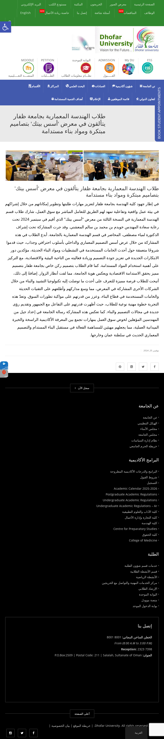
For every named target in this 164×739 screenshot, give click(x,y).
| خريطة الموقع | (82, 726)
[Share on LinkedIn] (131, 366)
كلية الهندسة (149, 523)
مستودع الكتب (57, 4)
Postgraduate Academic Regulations (131, 494)
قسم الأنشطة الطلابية (143, 571)
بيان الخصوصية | (60, 726)
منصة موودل (149, 600)
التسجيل (152, 483)
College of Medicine (143, 540)
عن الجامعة (150, 417)
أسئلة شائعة (102, 13)
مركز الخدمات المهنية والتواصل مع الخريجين (129, 583)
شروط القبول (148, 477)
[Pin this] (120, 366)
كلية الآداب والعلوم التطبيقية (139, 511)
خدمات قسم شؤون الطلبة (140, 565)
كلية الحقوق (149, 535)
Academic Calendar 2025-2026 (135, 488)
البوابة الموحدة (148, 594)
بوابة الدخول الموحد (145, 606)
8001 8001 (114, 637)
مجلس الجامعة (147, 434)
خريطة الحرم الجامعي (143, 446)
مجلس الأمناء (148, 429)
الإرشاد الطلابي (147, 588)
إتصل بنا (82, 13)
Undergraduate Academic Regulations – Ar (126, 506)
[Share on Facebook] (154, 366)
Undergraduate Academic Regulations (130, 500)
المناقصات (127, 12)
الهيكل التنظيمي (147, 423)
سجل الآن (83, 388)
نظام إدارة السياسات (144, 440)
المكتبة (78, 4)
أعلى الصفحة (82, 714)
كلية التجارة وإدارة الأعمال (141, 517)
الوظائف (149, 13)
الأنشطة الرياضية (146, 577)
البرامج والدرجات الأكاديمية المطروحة (133, 471)
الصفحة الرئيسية (144, 4)
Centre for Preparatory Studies (135, 529)
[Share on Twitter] (143, 366)
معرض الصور (118, 4)
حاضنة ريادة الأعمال (54, 12)
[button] (5, 27)
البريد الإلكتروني (31, 4)
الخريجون (96, 4)
